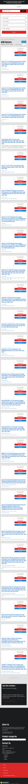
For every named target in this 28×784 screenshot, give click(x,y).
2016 (5, 198)
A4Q (5, 304)
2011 (10, 225)
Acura (3, 68)
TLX (5, 197)
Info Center (5, 770)
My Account (5, 772)
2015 (8, 69)
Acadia (13, 565)
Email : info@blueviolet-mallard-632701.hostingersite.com (8, 752)
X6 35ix (7, 537)
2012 (18, 277)
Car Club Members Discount (9, 775)
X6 (5, 537)
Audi (2, 223)
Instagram (6, 756)
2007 (10, 172)
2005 (5, 172)
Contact (4, 767)
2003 (5, 461)
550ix (8, 407)
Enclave (6, 565)
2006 (8, 172)
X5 (5, 459)
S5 (4, 223)
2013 (3, 69)
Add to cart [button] (20, 52)
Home (2, 39)
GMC (10, 565)
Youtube (5, 759)
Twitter (5, 757)
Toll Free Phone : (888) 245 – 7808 (8, 748)
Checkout (19, 6)
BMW (3, 380)
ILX (5, 68)
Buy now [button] (20, 55)
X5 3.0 (7, 459)
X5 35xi (13, 484)
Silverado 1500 (9, 671)
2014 (5, 69)
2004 (3, 172)
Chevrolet (4, 644)
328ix (6, 380)
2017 (8, 198)
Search (23, 11)
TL (5, 170)
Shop (5, 39)
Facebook (6, 754)
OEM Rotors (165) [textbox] (13, 740)
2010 (8, 225)
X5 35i (10, 484)
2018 (10, 198)
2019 (13, 198)
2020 (16, 198)
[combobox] (14, 739)
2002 (3, 461)
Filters (23, 41)
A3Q (5, 276)
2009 (5, 225)
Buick (3, 565)
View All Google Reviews (10, 701)
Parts (8, 39)
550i (6, 407)
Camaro (8, 644)
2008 (13, 172)
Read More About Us (7, 732)
